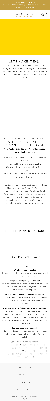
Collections (25, 374)
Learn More (25, 382)
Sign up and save (24, 390)
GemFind (29, 399)
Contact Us (25, 367)
